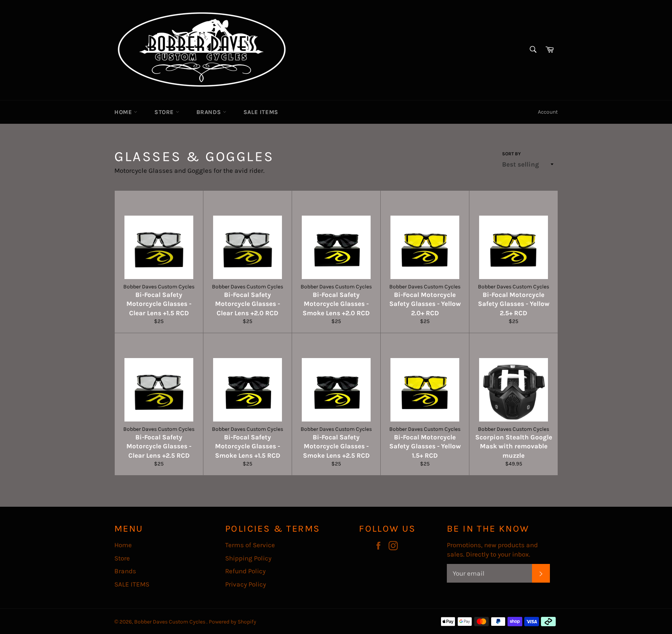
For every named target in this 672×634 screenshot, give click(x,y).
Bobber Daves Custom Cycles (170, 622)
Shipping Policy (248, 558)
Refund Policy (245, 571)
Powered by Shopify (232, 622)
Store (165, 112)
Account (548, 112)
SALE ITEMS (260, 112)
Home (124, 112)
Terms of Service (250, 545)
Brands (209, 112)
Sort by (511, 153)
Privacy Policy (245, 584)
